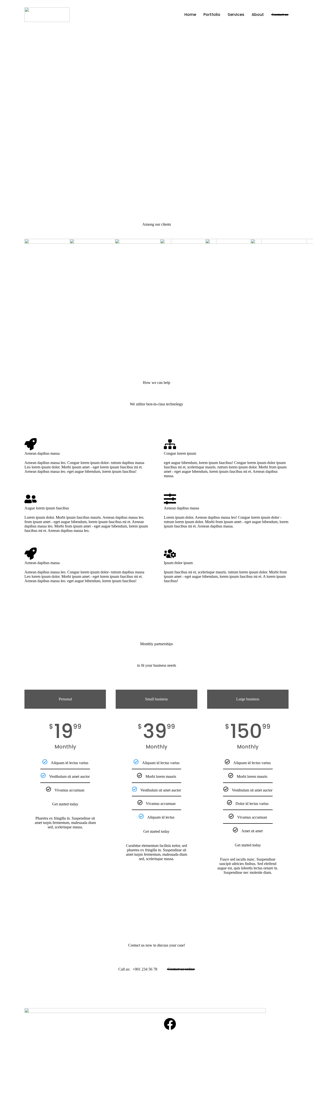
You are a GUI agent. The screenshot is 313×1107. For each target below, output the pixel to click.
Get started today (65, 804)
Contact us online (181, 969)
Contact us (280, 14)
